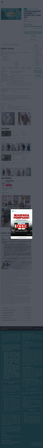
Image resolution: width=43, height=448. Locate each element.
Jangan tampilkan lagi (22, 237)
